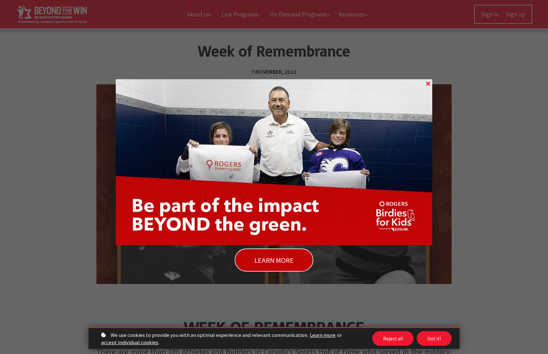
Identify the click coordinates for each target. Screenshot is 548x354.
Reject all (393, 338)
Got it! (434, 338)
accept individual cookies (129, 342)
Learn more (323, 334)
